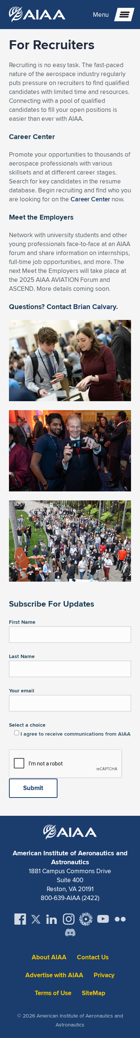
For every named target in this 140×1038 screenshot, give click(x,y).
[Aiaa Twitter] (35, 919)
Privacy (104, 975)
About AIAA (49, 957)
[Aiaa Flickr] (120, 919)
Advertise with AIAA (54, 975)
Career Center (90, 199)
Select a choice (70, 729)
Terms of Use (53, 993)
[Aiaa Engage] (86, 919)
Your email (21, 690)
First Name (22, 622)
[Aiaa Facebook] (20, 919)
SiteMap (93, 993)
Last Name (22, 656)
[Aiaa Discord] (70, 933)
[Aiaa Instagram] (69, 919)
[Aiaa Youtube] (103, 919)
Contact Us (93, 957)
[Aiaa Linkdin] (51, 919)
